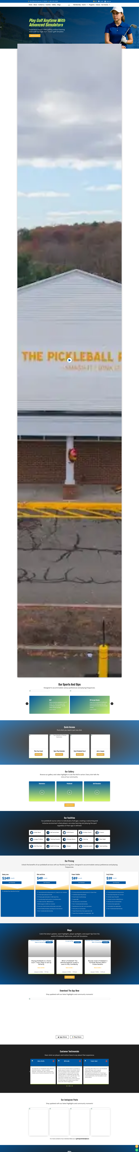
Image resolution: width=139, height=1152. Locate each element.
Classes (98, 5)
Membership (77, 5)
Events (84, 5)
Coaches (48, 5)
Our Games (104, 5)
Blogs (59, 5)
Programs (92, 5)
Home (30, 5)
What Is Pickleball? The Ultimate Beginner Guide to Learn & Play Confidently (69, 962)
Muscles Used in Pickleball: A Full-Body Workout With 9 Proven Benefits (97, 962)
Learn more (52, 709)
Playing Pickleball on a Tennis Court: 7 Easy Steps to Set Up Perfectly (41, 962)
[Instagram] (96, 1)
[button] (1, 27)
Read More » (41, 968)
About (35, 5)
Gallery (54, 5)
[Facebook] (94, 1)
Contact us (41, 5)
